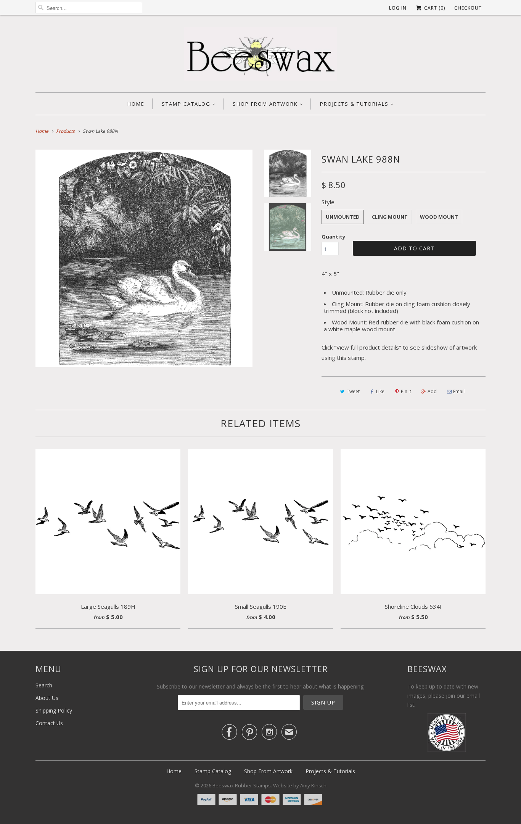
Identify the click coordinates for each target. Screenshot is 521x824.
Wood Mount (439, 216)
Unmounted (343, 216)
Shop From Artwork (265, 103)
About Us (46, 697)
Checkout (468, 8)
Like (380, 391)
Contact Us (49, 723)
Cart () (434, 8)
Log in (398, 8)
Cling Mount (390, 216)
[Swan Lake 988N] (143, 258)
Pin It (406, 391)
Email (459, 391)
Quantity (333, 236)
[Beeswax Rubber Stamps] (260, 56)
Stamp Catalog (186, 103)
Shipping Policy (53, 710)
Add (432, 391)
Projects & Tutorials (354, 103)
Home (136, 103)
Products (65, 131)
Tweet (353, 391)
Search (43, 685)
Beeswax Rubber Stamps (241, 785)
